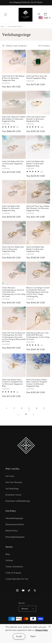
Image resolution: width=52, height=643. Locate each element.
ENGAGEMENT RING (15, 26)
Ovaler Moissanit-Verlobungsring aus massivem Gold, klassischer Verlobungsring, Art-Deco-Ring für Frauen (13, 292)
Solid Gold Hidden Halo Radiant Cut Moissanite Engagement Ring (35, 163)
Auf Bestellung (12, 489)
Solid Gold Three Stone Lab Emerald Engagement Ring (36, 77)
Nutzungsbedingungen (15, 537)
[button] (5, 15)
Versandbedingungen (14, 518)
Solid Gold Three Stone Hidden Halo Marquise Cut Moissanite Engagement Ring (38, 208)
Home (2, 26)
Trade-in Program (13, 573)
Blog (8, 554)
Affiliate (9, 560)
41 (26, 414)
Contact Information (14, 567)
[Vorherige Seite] (7, 408)
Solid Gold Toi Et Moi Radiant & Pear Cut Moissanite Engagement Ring (13, 78)
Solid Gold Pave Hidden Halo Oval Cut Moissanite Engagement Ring (13, 249)
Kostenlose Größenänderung (18, 501)
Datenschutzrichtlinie (15, 524)
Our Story (10, 476)
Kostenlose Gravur (13, 495)
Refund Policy (12, 531)
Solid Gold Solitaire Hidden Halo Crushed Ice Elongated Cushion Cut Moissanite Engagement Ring (36, 383)
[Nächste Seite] (34, 414)
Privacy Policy (41, 630)
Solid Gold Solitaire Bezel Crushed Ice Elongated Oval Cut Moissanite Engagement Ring (12, 383)
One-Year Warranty (14, 482)
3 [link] (29, 408)
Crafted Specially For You (17, 579)
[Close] (49, 626)
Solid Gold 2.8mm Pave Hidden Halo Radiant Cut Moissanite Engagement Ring (14, 119)
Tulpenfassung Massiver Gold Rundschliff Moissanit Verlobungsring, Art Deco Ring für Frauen (37, 336)
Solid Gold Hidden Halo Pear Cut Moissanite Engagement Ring (13, 163)
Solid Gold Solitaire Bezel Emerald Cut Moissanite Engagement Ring (36, 119)
